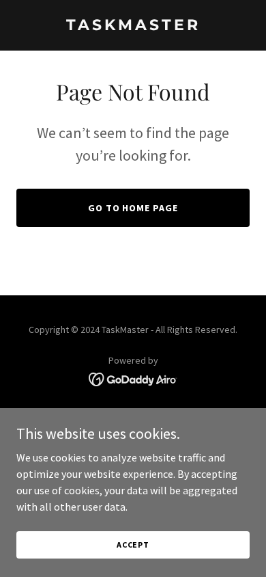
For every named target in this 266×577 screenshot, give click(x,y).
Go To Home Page (133, 208)
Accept (133, 544)
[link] (133, 26)
